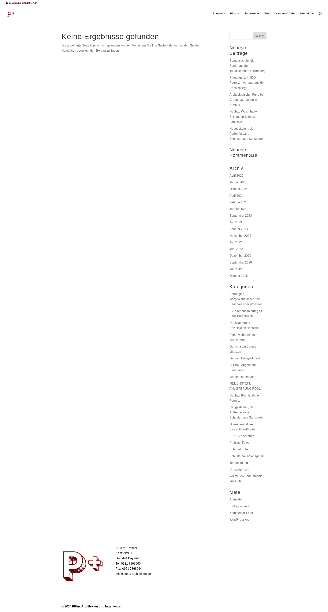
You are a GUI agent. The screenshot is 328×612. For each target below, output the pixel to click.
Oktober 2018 (238, 275)
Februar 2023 (238, 229)
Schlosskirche (238, 449)
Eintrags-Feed (239, 506)
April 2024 (236, 195)
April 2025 (236, 175)
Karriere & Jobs (285, 13)
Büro (233, 13)
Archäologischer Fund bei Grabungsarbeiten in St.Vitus (246, 99)
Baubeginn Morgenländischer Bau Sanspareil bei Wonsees (246, 299)
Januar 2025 (237, 182)
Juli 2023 (235, 222)
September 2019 (240, 262)
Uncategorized (239, 469)
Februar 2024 (238, 202)
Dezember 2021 (240, 255)
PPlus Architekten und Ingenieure (96, 606)
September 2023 (240, 215)
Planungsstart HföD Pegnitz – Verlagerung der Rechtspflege (247, 82)
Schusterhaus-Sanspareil (246, 456)
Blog (267, 13)
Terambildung (238, 462)
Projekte (250, 13)
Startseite (219, 13)
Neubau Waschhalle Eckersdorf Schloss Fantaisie (243, 116)
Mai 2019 (235, 269)
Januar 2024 (237, 209)
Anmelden (236, 499)
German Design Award (244, 358)
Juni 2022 (236, 249)
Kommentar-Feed (241, 512)
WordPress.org (239, 519)
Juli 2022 (235, 242)
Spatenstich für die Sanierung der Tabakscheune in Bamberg (247, 65)
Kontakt (305, 13)
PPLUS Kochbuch (241, 436)
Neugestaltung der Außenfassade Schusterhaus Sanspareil (246, 133)
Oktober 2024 (238, 188)
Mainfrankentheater (242, 376)
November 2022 (240, 235)
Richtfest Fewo (239, 442)
